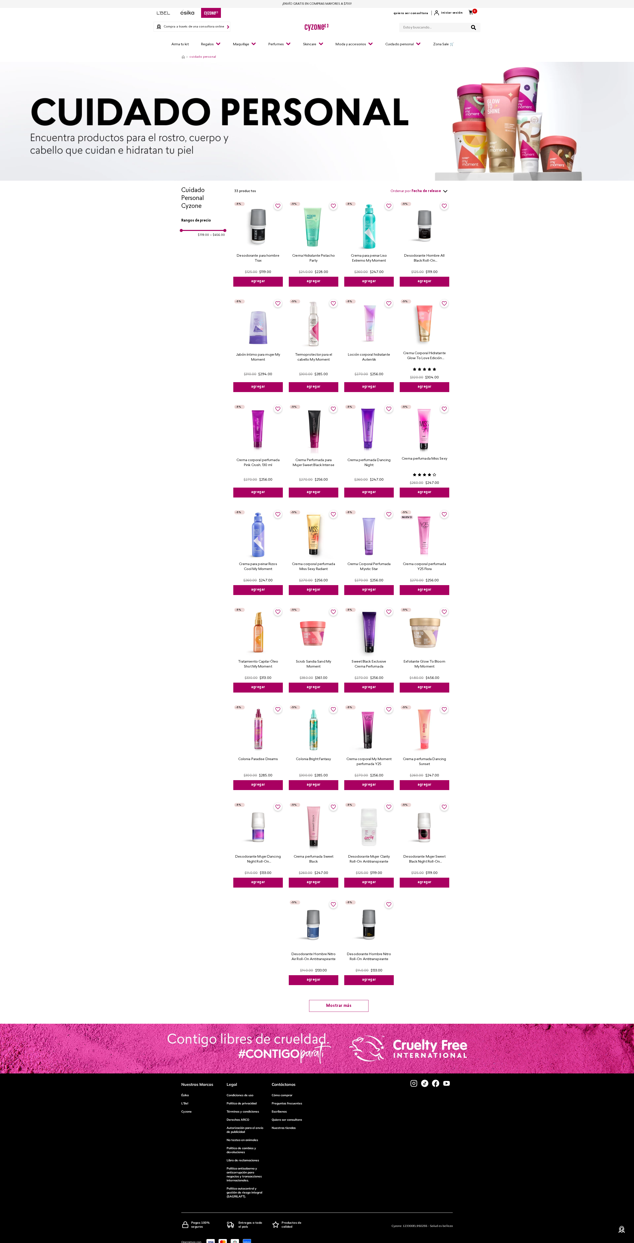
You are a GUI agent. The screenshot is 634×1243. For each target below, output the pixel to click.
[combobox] (439, 26)
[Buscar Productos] (473, 27)
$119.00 (203, 235)
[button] (203, 220)
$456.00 (217, 235)
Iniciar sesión (452, 12)
